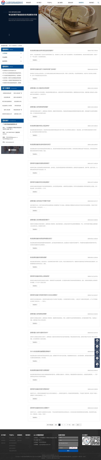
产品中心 (49, 2)
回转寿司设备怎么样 (7, 114)
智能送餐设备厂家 (18, 109)
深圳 (49, 458)
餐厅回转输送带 (12, 443)
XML (58, 455)
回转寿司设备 (59, 456)
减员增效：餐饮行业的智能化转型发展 (12, 77)
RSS (55, 455)
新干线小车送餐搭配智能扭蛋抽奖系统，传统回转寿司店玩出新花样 (13, 73)
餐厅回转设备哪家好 (7, 101)
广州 (47, 458)
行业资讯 (4, 57)
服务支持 (70, 2)
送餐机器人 (69, 456)
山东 (57, 458)
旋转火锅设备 (7, 109)
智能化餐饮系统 (12, 450)
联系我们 (91, 2)
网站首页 (28, 2)
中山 (51, 458)
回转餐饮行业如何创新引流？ (10, 70)
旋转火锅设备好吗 (18, 97)
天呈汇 (84, 456)
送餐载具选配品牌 (7, 93)
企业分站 (48, 455)
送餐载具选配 (12, 440)
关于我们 (39, 2)
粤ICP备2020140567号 (47, 456)
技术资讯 (4, 61)
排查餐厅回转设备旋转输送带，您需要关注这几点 (13, 82)
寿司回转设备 (18, 105)
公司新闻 (20, 45)
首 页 (10, 45)
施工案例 (60, 2)
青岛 (59, 458)
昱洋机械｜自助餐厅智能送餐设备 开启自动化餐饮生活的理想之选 (13, 80)
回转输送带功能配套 (14, 445)
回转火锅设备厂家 (18, 93)
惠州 (53, 458)
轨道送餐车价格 (17, 101)
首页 (56, 424)
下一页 (68, 424)
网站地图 (52, 455)
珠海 (55, 458)
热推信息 (44, 455)
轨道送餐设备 (7, 97)
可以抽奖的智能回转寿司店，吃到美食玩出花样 (13, 75)
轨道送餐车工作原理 (7, 105)
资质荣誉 (3, 440)
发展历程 (3, 443)
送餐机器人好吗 (17, 114)
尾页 (73, 424)
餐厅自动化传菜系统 (14, 437)
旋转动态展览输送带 (14, 448)
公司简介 (3, 437)
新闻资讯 (81, 2)
